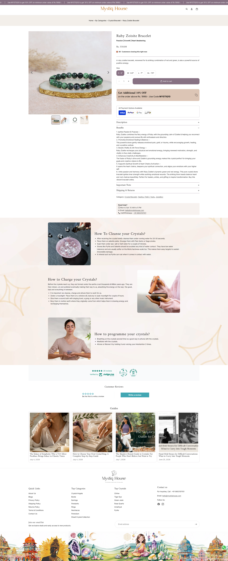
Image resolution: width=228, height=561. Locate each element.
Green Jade (118, 500)
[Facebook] (158, 504)
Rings (73, 507)
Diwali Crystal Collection (80, 517)
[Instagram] (162, 504)
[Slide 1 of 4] (56, 120)
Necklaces (75, 510)
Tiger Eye (118, 497)
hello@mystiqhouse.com (134, 210)
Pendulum (75, 514)
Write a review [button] (134, 395)
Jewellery (159, 197)
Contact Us (32, 514)
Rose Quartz (119, 503)
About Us (32, 493)
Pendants (75, 503)
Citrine (116, 493)
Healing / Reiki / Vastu (146, 197)
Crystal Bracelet (131, 197)
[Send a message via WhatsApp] (224, 547)
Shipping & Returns (125, 190)
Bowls (73, 497)
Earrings (74, 500)
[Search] (186, 9)
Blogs (30, 497)
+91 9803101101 (140, 213)
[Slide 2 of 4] (65, 120)
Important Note (123, 185)
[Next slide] (109, 72)
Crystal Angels (77, 493)
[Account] (191, 9)
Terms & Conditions (35, 510)
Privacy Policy (33, 500)
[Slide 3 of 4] (75, 120)
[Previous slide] (31, 72)
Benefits (120, 128)
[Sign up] (195, 524)
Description (121, 122)
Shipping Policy (34, 503)
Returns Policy (34, 507)
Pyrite (116, 510)
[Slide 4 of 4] (84, 120)
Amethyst (118, 507)
